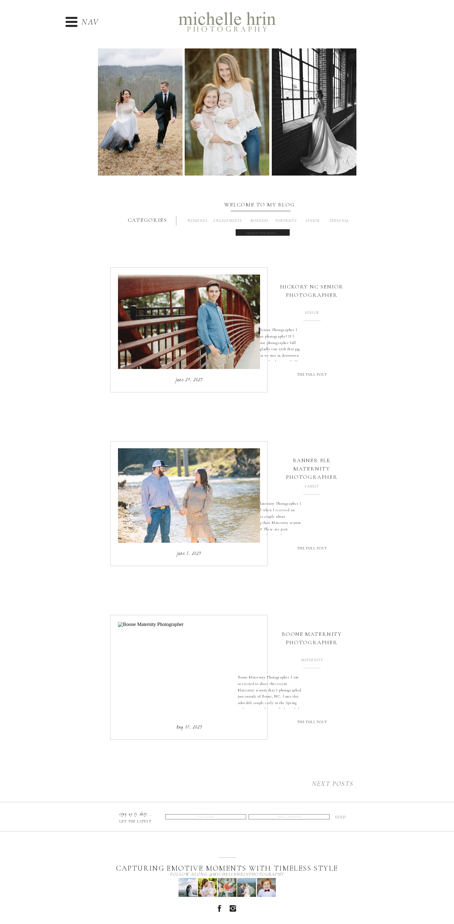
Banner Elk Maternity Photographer (312, 468)
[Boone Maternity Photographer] (189, 669)
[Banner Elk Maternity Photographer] (189, 495)
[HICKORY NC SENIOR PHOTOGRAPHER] (189, 322)
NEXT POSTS (332, 784)
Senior (312, 312)
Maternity (312, 660)
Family (312, 486)
